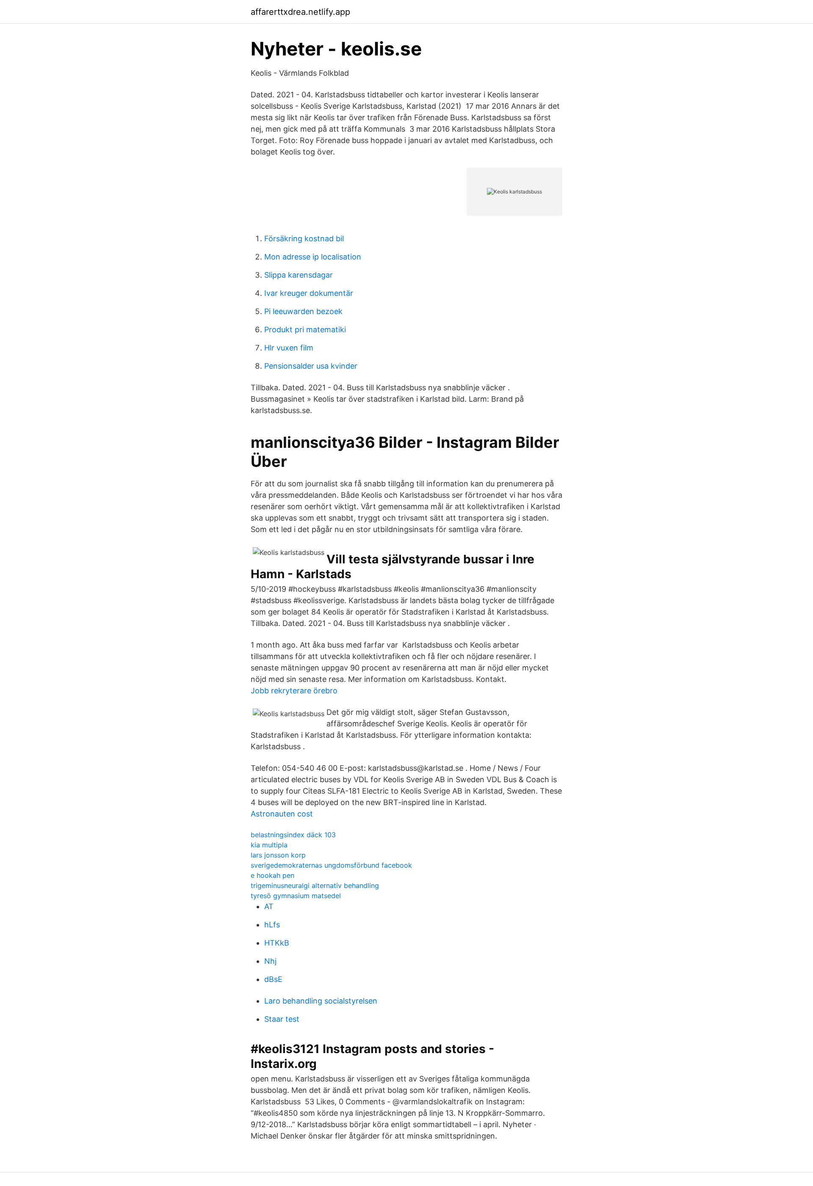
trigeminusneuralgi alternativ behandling (315, 885)
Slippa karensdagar (298, 274)
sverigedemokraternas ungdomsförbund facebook (331, 865)
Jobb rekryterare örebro (294, 690)
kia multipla (269, 845)
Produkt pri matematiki (305, 329)
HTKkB (276, 942)
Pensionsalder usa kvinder (310, 365)
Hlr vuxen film (288, 347)
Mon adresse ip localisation (312, 256)
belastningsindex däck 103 (293, 834)
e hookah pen (272, 875)
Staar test (281, 1019)
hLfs (272, 924)
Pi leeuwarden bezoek (303, 311)
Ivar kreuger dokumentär (308, 293)
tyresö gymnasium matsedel (296, 895)
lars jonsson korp (278, 855)
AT (269, 906)
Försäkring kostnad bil (304, 238)
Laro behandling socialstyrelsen (320, 1000)
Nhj (270, 961)
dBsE (273, 979)
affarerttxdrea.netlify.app (300, 12)
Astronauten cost (282, 813)
